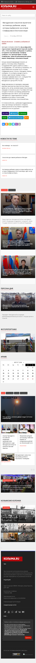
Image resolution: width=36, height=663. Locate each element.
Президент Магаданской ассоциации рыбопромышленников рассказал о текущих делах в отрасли (17, 316)
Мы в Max (5, 113)
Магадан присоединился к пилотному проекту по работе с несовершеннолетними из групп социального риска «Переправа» (17, 487)
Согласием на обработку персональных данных (16, 632)
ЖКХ (18, 257)
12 (13, 373)
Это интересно (23, 393)
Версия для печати (7, 41)
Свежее (3, 393)
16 (32, 373)
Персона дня (7, 288)
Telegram (14, 113)
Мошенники (23, 445)
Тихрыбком (28, 294)
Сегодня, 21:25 (6, 431)
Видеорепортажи (7, 480)
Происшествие (9, 393)
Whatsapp (23, 113)
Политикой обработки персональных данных (15, 630)
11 (8, 373)
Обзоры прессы (6, 148)
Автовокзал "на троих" (10, 517)
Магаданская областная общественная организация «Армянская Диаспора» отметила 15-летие (17, 345)
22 (27, 376)
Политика (16, 393)
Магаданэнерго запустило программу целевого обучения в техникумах (23, 456)
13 (18, 373)
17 (3, 376)
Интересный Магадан (16, 117)
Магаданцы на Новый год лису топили (8, 530)
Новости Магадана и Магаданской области (11, 8)
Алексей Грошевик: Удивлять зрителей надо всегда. (8, 539)
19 (13, 376)
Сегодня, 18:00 (23, 431)
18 (8, 376)
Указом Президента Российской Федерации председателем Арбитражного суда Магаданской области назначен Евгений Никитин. (9, 442)
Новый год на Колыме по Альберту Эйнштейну (25, 530)
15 (27, 373)
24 (3, 379)
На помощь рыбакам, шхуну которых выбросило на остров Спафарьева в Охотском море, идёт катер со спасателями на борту (17, 171)
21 (23, 376)
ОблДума (19, 194)
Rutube (5, 117)
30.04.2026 (5, 294)
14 (23, 373)
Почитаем (6, 507)
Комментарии (12, 190)
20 (18, 376)
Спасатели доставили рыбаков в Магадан (14, 157)
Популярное (4, 190)
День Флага (23, 257)
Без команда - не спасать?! (10, 145)
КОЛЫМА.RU (8, 6)
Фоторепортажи (9, 329)
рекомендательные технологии (14, 634)
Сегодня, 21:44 (6, 397)
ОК (27, 117)
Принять (28, 637)
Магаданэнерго (6, 461)
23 (32, 376)
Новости (6, 36)
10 (3, 373)
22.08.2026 (5, 194)
